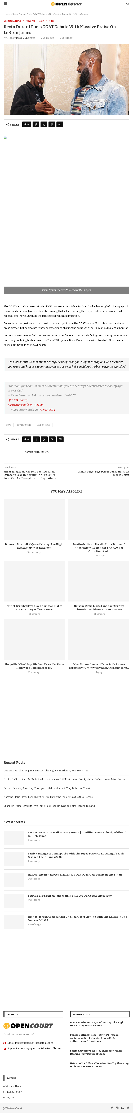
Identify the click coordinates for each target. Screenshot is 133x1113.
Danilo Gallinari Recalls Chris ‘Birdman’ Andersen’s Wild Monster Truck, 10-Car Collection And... (99, 548)
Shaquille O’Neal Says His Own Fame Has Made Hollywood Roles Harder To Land (49, 806)
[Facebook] (112, 1108)
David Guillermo (25, 37)
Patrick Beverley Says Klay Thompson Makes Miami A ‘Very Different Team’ (47, 788)
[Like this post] (28, 124)
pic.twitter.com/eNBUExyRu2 (26, 405)
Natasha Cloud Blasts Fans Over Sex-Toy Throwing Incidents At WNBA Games (48, 797)
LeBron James (43, 425)
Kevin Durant (24, 425)
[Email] (123, 1108)
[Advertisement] (66, 725)
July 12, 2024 (47, 409)
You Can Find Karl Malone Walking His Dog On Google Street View (70, 895)
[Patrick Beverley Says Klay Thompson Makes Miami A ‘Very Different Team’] (34, 581)
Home (7, 14)
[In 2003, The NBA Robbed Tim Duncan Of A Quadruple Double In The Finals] (14, 880)
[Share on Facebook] (36, 124)
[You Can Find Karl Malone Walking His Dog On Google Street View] (14, 901)
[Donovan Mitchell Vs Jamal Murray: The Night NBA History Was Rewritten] (34, 519)
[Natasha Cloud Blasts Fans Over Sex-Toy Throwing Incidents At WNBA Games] (98, 581)
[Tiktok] (128, 1108)
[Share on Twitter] (44, 124)
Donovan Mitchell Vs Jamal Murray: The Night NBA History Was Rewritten (46, 770)
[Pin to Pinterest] (51, 124)
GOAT (8, 425)
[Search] (127, 4)
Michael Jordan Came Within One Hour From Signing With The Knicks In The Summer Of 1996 (77, 918)
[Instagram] (117, 1108)
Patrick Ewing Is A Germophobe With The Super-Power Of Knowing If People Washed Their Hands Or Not (76, 855)
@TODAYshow (17, 400)
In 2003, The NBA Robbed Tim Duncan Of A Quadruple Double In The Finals (75, 874)
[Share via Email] (59, 124)
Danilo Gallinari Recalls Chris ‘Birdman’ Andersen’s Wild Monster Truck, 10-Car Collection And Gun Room (64, 779)
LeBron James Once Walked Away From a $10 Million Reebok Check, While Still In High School (77, 834)
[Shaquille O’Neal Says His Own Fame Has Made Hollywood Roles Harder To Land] (34, 639)
